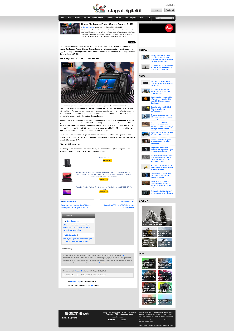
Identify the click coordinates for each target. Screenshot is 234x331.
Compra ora (107, 160)
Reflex (69, 18)
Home (62, 18)
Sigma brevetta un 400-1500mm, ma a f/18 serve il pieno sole (162, 134)
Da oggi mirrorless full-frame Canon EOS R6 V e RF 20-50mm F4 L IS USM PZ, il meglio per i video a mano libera (162, 58)
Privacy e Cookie (114, 312)
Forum (148, 18)
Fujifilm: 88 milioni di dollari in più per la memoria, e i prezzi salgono (162, 192)
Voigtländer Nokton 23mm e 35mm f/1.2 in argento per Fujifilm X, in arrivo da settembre (162, 150)
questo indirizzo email (103, 263)
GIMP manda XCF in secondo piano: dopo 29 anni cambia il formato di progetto (161, 175)
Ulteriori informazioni (166, 316)
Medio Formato (97, 18)
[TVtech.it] (84, 315)
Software (118, 18)
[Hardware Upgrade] (71, 315)
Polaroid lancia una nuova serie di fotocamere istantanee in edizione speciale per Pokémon (162, 167)
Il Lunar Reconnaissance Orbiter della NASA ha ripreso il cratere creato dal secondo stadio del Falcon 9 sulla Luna (161, 158)
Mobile (123, 320)
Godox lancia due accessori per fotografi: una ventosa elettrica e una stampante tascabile (161, 117)
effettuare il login (75, 282)
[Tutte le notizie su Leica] (157, 32)
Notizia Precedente (69, 201)
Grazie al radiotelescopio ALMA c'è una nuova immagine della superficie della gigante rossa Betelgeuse (161, 100)
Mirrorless (77, 18)
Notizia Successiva (125, 201)
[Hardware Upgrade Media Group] (69, 319)
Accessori (108, 18)
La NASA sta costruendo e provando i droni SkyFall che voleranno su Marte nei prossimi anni (161, 184)
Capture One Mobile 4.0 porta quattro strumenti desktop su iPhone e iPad (161, 142)
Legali (105, 312)
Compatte (86, 18)
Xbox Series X (104, 158)
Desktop (111, 320)
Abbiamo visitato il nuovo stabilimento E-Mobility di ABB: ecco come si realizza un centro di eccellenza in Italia (76, 227)
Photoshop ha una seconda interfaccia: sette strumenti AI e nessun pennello (161, 91)
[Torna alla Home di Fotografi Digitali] (117, 13)
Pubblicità (132, 312)
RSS (116, 314)
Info (123, 255)
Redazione (109, 314)
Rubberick (78, 271)
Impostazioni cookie (126, 314)
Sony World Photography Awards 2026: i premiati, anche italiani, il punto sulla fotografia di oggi (162, 67)
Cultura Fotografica (130, 18)
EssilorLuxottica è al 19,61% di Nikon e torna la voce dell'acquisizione (161, 109)
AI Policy (124, 312)
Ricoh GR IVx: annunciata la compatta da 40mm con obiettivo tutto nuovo (162, 83)
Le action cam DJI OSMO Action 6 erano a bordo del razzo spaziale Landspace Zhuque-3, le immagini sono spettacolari (162, 126)
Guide (141, 18)
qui (92, 285)
